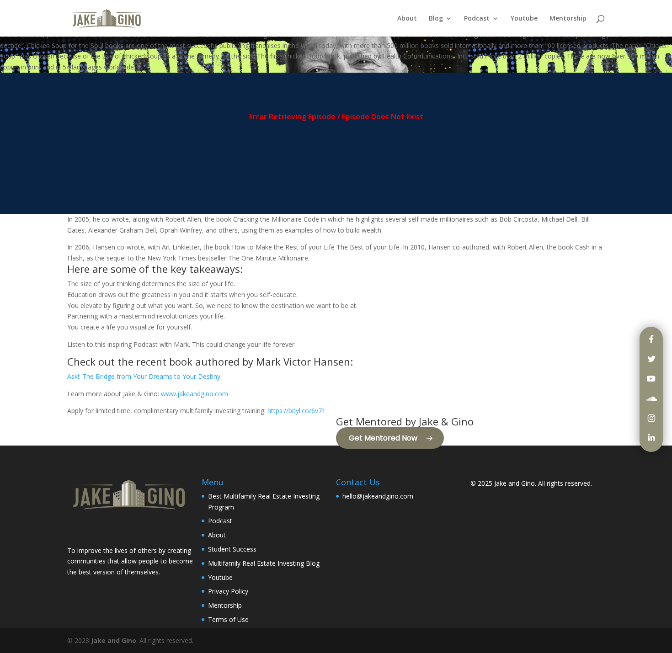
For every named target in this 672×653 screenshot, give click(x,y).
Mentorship (568, 18)
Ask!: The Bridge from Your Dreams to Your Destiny (143, 376)
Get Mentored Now (383, 438)
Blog (436, 18)
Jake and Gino (514, 483)
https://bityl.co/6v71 (296, 410)
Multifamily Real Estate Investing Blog (264, 563)
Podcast (477, 18)
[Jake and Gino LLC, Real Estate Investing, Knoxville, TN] (101, 529)
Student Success (232, 549)
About (407, 18)
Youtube (524, 18)
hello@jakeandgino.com (377, 496)
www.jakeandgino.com (194, 393)
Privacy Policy (228, 591)
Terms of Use (228, 619)
